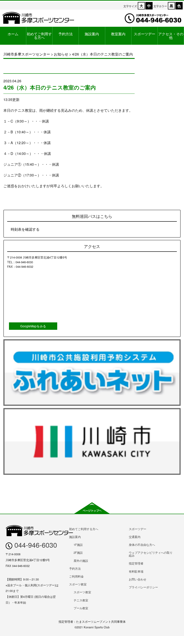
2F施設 (78, 552)
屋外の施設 (81, 560)
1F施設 (78, 544)
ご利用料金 (76, 576)
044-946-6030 (34, 545)
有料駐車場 (136, 571)
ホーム (13, 33)
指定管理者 (136, 563)
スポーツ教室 (78, 584)
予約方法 (65, 33)
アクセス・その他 (170, 35)
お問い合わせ (137, 579)
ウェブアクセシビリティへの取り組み (151, 554)
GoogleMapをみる (33, 326)
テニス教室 (81, 600)
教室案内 (118, 33)
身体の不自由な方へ (142, 544)
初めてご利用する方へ (39, 35)
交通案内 (134, 537)
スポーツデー (144, 33)
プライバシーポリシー (143, 587)
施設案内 (92, 33)
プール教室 (81, 608)
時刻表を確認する (25, 229)
